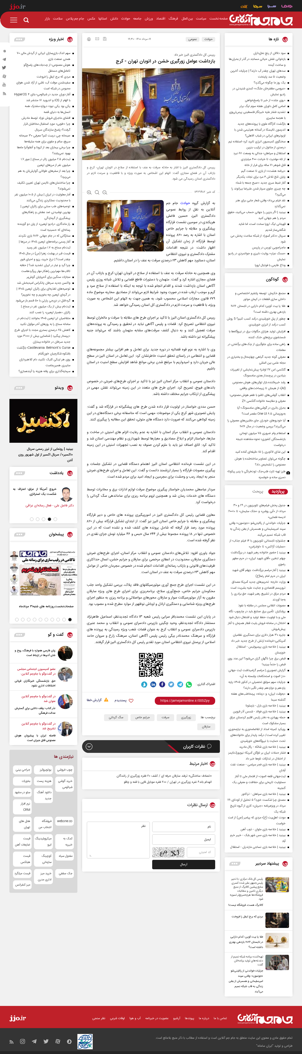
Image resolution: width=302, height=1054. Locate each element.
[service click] (244, 6)
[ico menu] (15, 20)
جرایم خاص (142, 717)
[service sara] (272, 6)
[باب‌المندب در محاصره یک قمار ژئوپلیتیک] (10, 494)
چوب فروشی (64, 769)
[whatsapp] (189, 684)
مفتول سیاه (65, 856)
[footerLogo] (265, 1019)
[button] (55, 519)
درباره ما (204, 1018)
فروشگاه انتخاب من (45, 824)
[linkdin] (153, 684)
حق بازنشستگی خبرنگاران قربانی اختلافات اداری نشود (35, 683)
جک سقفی (65, 873)
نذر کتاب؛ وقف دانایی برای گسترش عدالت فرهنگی (35, 710)
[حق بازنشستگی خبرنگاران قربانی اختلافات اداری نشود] (65, 677)
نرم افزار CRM (25, 806)
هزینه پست (44, 781)
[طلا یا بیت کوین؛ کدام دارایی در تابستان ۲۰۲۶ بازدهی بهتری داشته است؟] (276, 941)
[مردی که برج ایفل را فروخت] (276, 920)
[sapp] (4, 86)
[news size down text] (104, 193)
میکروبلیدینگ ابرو (43, 841)
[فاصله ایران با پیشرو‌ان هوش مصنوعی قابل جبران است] (65, 732)
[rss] (4, 94)
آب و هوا (135, 1018)
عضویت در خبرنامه (156, 1018)
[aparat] (4, 77)
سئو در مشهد (22, 792)
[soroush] (144, 684)
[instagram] (4, 52)
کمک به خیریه (67, 841)
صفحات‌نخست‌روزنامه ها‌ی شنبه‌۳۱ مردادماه (46, 606)
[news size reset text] (97, 193)
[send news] (97, 39)
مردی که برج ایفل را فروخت (247, 916)
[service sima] (257, 6)
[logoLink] (261, 20)
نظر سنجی (98, 1018)
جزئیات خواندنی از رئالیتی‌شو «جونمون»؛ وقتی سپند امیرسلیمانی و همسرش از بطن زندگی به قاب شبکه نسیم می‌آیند (246, 981)
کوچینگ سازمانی (46, 859)
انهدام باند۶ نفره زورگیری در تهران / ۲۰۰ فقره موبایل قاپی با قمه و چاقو (168, 782)
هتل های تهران (24, 824)
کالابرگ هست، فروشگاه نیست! (245, 905)
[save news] (105, 39)
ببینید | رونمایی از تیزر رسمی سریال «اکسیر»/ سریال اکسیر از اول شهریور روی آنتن (45, 454)
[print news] (89, 40)
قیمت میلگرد (22, 873)
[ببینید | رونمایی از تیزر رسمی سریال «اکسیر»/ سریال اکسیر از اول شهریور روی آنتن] (43, 421)
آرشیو (176, 1018)
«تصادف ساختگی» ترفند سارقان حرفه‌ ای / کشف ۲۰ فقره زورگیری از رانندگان (164, 776)
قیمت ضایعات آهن (22, 841)
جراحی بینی (23, 769)
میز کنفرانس (22, 884)
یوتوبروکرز (45, 769)
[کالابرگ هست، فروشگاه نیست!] (276, 892)
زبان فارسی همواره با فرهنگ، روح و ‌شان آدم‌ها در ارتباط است (35, 653)
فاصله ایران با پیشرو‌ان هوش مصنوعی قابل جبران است (35, 738)
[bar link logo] (17, 7)
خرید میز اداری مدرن (44, 876)
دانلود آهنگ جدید (44, 795)
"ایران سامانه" (264, 1046)
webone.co (64, 821)
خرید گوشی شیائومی (65, 784)
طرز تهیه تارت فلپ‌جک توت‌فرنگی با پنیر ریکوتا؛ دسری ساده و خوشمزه (256, 474)
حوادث (208, 39)
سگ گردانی (116, 717)
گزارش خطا (94, 700)
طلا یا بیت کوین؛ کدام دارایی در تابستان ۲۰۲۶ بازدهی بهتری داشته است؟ (246, 942)
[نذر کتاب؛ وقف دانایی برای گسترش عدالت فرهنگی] (65, 704)
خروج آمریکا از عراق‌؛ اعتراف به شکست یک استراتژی (46, 491)
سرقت (165, 717)
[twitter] (4, 69)
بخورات (26, 781)
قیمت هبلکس (25, 859)
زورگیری (186, 717)
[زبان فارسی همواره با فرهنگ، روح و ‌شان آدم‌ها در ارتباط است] (65, 653)
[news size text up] (89, 193)
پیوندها (189, 1018)
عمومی (192, 39)
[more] (234, 864)
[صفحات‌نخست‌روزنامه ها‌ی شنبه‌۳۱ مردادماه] (43, 573)
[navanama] (287, 6)
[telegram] (4, 60)
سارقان (206, 726)
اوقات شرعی (117, 1018)
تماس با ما (220, 1018)
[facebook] (162, 684)
